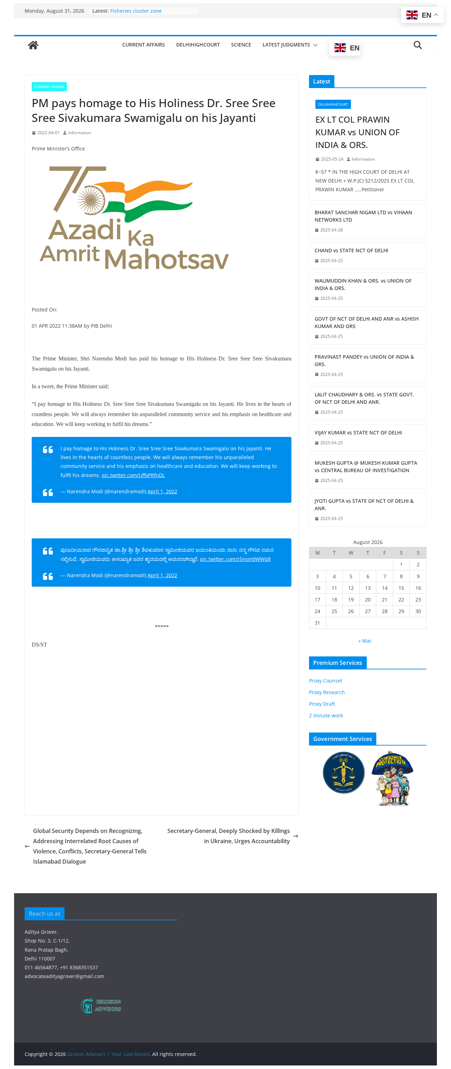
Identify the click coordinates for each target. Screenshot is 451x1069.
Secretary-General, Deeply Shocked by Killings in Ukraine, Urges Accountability (228, 836)
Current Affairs (143, 44)
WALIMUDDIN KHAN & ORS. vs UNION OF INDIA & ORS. (363, 284)
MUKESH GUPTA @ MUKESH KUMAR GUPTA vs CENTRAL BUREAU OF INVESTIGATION (366, 466)
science (241, 44)
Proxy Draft (322, 703)
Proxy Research (327, 692)
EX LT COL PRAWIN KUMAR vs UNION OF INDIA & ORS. (357, 131)
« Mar (365, 640)
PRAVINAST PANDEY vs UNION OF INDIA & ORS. (364, 360)
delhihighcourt (198, 44)
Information (79, 133)
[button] (314, 45)
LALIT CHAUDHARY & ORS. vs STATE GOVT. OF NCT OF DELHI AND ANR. (364, 398)
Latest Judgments (286, 44)
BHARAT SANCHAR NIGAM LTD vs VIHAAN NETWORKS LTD (363, 216)
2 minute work (326, 715)
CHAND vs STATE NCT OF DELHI (351, 250)
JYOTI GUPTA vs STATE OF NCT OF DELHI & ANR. (364, 505)
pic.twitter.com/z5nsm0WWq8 (235, 559)
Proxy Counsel (325, 680)
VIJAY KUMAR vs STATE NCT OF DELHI (358, 432)
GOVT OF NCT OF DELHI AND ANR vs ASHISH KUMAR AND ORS (367, 322)
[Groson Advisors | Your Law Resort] (33, 45)
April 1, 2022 (162, 491)
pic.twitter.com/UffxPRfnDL (133, 475)
